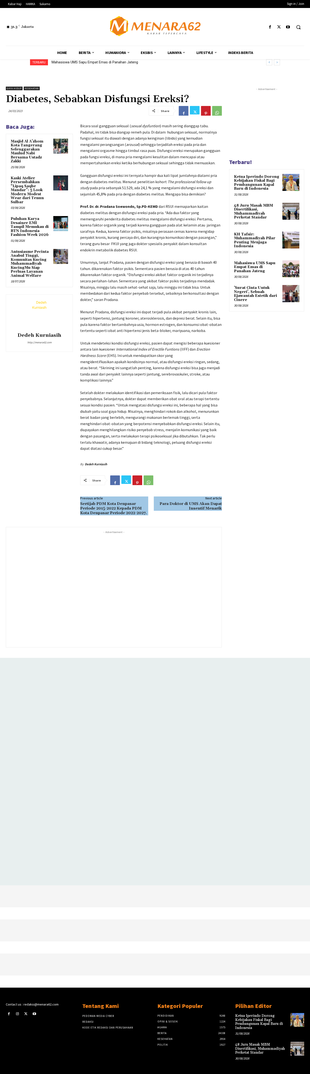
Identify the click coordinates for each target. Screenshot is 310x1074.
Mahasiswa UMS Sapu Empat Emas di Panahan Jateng (95, 62)
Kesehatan (32, 88)
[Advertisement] (114, 588)
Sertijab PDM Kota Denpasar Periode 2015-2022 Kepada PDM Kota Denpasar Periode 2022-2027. (113, 508)
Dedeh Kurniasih (39, 335)
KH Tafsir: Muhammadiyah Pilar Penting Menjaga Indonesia (254, 240)
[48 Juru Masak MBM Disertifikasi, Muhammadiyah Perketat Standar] (290, 211)
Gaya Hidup (14, 88)
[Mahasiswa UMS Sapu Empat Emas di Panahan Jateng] (290, 268)
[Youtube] (288, 27)
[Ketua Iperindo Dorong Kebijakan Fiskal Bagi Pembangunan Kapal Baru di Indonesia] (290, 182)
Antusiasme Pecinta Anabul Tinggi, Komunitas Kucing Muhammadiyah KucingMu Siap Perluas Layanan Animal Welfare (30, 263)
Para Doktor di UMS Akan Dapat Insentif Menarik (191, 506)
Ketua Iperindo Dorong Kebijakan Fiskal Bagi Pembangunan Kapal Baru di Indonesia (256, 182)
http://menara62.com (39, 342)
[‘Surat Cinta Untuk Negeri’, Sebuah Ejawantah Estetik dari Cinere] (290, 293)
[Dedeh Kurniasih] (39, 314)
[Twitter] (279, 27)
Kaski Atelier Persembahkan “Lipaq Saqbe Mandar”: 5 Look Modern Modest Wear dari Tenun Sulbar (27, 190)
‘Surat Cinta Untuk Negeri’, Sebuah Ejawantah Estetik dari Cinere (255, 293)
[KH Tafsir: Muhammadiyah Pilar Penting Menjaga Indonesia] (290, 240)
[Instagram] (17, 1014)
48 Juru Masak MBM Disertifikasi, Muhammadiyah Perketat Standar (253, 211)
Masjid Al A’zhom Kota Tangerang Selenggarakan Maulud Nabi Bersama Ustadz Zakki (27, 151)
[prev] (269, 62)
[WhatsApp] (217, 111)
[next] (277, 62)
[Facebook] (270, 27)
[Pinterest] (206, 111)
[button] (298, 27)
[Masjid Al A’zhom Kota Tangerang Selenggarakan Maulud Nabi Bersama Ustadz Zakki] (60, 146)
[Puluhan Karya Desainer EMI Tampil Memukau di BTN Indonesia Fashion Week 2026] (60, 223)
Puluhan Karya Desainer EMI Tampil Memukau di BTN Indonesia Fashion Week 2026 (30, 227)
